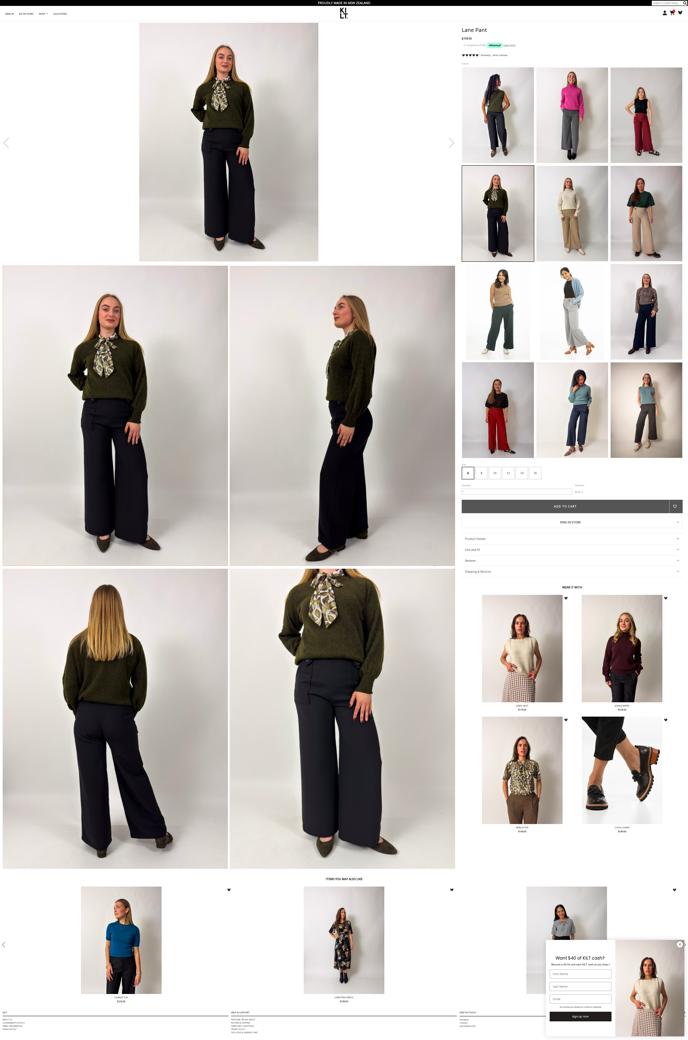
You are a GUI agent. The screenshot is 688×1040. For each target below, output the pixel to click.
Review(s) (485, 55)
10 (494, 473)
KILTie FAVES (26, 13)
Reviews (470, 561)
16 (535, 473)
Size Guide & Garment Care (244, 930)
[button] (685, 3)
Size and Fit (472, 550)
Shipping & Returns (478, 572)
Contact (464, 921)
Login (663, 12)
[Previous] (6, 143)
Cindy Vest (522, 648)
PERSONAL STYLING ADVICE (243, 917)
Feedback (464, 917)
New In (9, 13)
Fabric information (12, 924)
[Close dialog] (680, 944)
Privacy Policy (238, 927)
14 (521, 473)
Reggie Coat (568, 889)
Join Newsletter (468, 924)
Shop (42, 13)
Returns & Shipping (240, 920)
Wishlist (679, 13)
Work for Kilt (9, 927)
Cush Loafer (622, 770)
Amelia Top (522, 770)
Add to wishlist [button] (676, 506)
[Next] (451, 143)
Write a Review (500, 55)
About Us (7, 917)
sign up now (580, 1016)
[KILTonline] (344, 12)
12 (508, 473)
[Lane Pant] (115, 416)
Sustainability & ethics (14, 920)
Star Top (345, 889)
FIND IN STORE (570, 522)
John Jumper (622, 648)
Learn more (509, 45)
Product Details (475, 539)
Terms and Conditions (242, 924)
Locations (60, 13)
